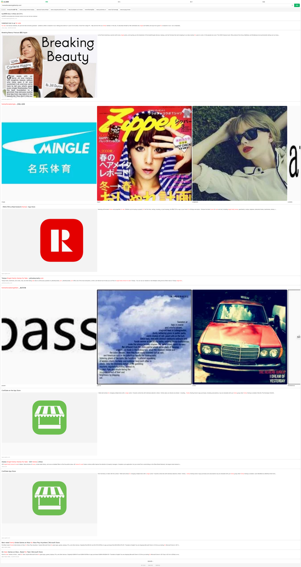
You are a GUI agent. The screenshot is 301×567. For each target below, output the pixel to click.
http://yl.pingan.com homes (76, 9)
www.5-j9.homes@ (113, 9)
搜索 (297, 5)
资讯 (119, 2)
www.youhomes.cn (101, 9)
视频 (263, 2)
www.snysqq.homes (125, 9)
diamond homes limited (42, 9)
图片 (191, 2)
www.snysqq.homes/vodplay (27, 9)
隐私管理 (150, 565)
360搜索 (5, 2)
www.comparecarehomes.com (58, 9)
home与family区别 (89, 9)
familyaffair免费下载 (12, 9)
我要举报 (158, 565)
